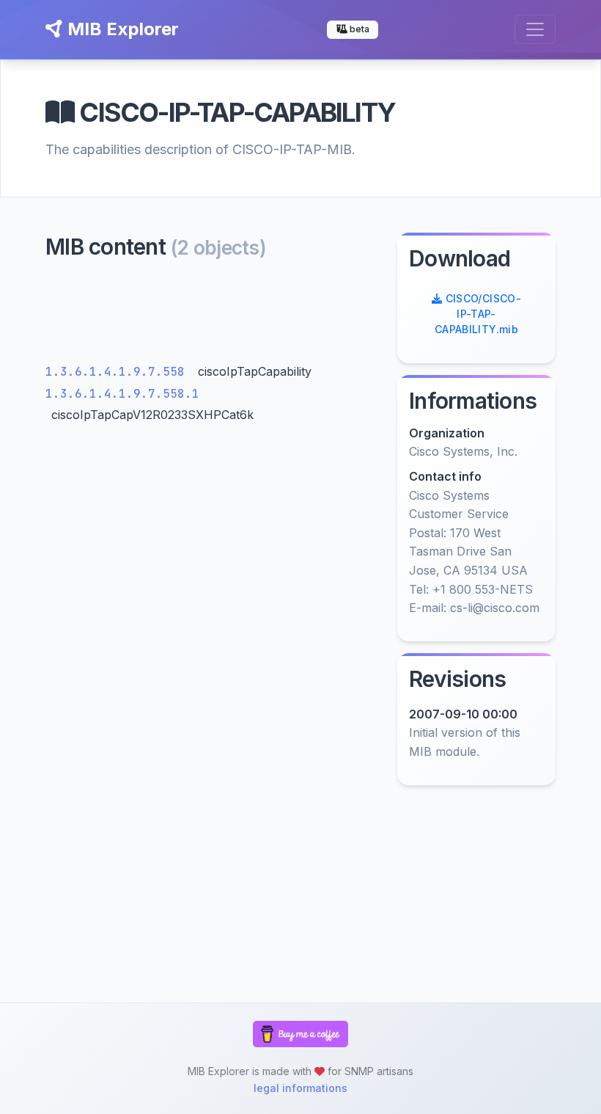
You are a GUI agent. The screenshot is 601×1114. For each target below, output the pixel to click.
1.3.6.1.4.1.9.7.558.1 (122, 393)
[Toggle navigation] (535, 29)
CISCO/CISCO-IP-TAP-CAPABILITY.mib (478, 313)
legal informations (300, 1088)
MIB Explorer (121, 29)
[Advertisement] (212, 315)
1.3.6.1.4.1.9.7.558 (118, 371)
